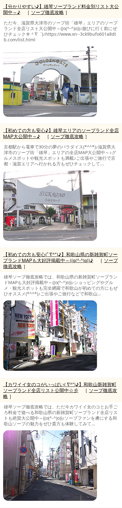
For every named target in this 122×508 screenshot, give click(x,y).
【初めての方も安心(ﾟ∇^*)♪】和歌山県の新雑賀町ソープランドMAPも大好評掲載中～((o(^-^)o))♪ (60, 257)
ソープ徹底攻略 (47, 12)
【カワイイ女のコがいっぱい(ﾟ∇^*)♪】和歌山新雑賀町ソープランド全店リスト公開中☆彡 (59, 387)
